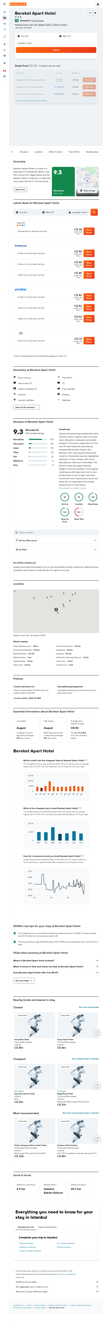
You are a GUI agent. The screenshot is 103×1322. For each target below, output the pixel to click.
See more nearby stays (89, 1007)
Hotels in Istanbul (64, 1247)
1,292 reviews (37, 20)
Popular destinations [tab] (47, 1227)
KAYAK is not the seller (26, 1282)
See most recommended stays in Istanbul (81, 1113)
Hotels (29, 1305)
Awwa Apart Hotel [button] (65, 1039)
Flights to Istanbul (26, 1243)
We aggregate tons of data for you (32, 1286)
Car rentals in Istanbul (65, 1243)
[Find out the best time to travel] (4, 55)
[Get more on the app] (4, 36)
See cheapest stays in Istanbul (85, 1058)
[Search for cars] (4, 23)
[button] (5, 4)
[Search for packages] (4, 29)
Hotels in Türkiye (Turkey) (57, 1305)
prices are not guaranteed (66, 1274)
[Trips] (4, 63)
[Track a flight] (4, 50)
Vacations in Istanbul (27, 1247)
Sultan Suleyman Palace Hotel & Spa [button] (30, 1145)
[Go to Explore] (4, 44)
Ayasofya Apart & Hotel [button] (24, 1093)
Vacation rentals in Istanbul (30, 1251)
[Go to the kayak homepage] (18, 4)
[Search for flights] (4, 12)
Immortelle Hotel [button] (21, 1039)
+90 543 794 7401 (23, 27)
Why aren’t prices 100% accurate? (32, 1291)
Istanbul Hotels (40, 1308)
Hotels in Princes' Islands (22, 1308)
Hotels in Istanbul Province (80, 1305)
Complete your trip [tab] (26, 1227)
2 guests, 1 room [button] (24, 43)
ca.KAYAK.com (18, 1305)
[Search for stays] (4, 18)
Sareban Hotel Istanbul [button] (67, 1145)
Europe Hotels (40, 1305)
